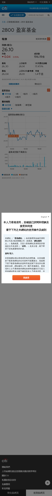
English (44, 217)
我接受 (26, 278)
